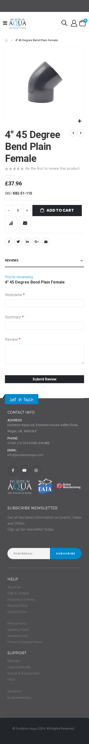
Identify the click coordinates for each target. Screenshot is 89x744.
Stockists (14, 691)
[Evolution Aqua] (18, 23)
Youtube (24, 470)
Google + (37, 242)
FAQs (11, 679)
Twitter (18, 242)
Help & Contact (18, 593)
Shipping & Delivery (21, 599)
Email (46, 242)
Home (6, 40)
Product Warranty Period (24, 642)
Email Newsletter (19, 697)
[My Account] (74, 23)
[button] (79, 121)
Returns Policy (17, 605)
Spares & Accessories (23, 673)
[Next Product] (80, 133)
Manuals (13, 661)
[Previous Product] (73, 133)
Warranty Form (17, 636)
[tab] (44, 260)
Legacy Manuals (19, 667)
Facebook (9, 242)
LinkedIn (27, 242)
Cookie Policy (17, 612)
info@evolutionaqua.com (25, 455)
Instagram (36, 470)
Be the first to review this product (52, 168)
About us (14, 587)
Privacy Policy (16, 623)
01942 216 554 (17, 443)
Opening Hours (18, 629)
